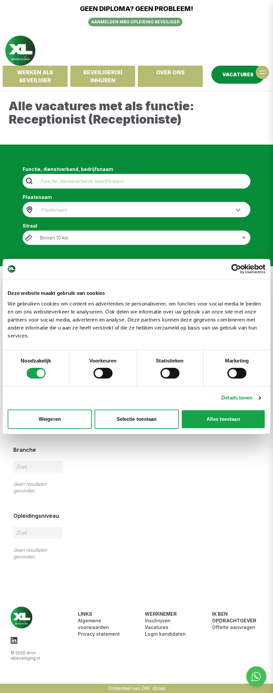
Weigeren (50, 419)
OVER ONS (170, 72)
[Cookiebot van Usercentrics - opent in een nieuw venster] (236, 269)
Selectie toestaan (137, 419)
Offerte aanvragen (233, 627)
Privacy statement (99, 634)
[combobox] (141, 209)
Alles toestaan (223, 419)
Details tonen (236, 397)
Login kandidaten (165, 634)
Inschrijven (157, 620)
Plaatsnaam (37, 197)
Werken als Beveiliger (35, 76)
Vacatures (156, 627)
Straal (30, 226)
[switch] (103, 373)
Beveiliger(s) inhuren (103, 76)
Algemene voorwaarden (93, 624)
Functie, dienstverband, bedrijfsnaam (68, 169)
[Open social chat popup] (256, 676)
